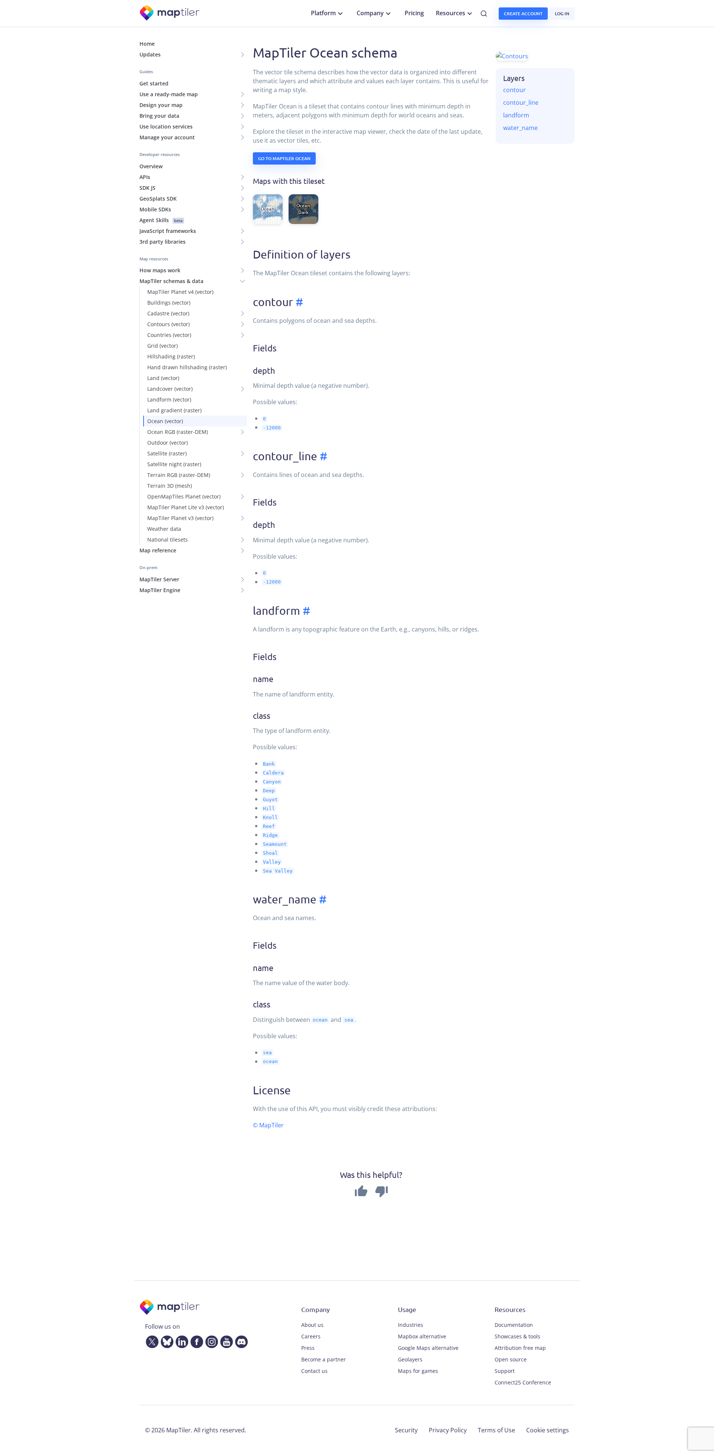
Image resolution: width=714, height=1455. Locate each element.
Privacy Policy (448, 1430)
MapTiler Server (159, 579)
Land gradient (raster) (174, 410)
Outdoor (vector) (167, 442)
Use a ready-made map (168, 94)
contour (514, 90)
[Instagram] (210, 1340)
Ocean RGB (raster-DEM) (177, 431)
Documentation (514, 1324)
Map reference (157, 550)
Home (147, 43)
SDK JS (147, 187)
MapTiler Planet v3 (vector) (180, 518)
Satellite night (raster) (174, 464)
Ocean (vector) (165, 421)
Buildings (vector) (168, 302)
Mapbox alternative (422, 1336)
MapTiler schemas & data (171, 281)
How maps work (159, 270)
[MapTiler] (170, 13)
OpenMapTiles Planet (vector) (184, 496)
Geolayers (410, 1359)
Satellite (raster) (167, 453)
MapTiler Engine (159, 590)
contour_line (520, 102)
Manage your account (167, 137)
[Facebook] (195, 1340)
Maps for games (418, 1370)
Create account (523, 13)
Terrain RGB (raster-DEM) (178, 474)
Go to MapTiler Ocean (284, 158)
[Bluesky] (165, 1340)
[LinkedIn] (180, 1340)
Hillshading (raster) (171, 356)
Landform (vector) (169, 399)
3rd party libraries (162, 241)
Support (505, 1370)
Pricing (414, 13)
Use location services (166, 126)
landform (516, 115)
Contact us (314, 1370)
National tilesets (167, 539)
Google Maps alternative (428, 1347)
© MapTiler (268, 1125)
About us (312, 1324)
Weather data (164, 528)
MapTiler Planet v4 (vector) (180, 291)
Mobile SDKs (155, 209)
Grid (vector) (162, 345)
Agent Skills (161, 220)
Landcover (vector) (170, 388)
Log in (562, 13)
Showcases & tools (517, 1336)
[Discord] (240, 1340)
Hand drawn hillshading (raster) (187, 367)
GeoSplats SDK (158, 198)
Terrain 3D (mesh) (169, 485)
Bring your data (159, 115)
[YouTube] (225, 1340)
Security (406, 1430)
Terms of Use (496, 1430)
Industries (410, 1324)
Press (308, 1347)
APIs (144, 177)
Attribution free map (520, 1347)
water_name (520, 128)
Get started (153, 83)
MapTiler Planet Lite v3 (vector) (185, 507)
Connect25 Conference (523, 1382)
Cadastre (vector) (168, 313)
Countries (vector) (169, 334)
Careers (311, 1336)
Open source (511, 1359)
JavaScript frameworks (167, 230)
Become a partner (323, 1359)
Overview (151, 166)
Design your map (161, 104)
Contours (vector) (168, 324)
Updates (150, 54)
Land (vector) (163, 377)
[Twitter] (150, 1340)
